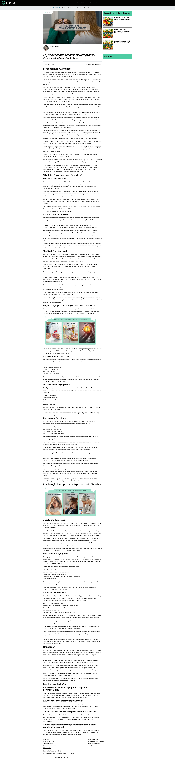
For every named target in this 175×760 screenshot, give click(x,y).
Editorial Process (48, 743)
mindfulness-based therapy (53, 281)
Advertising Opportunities (96, 741)
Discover (98, 3)
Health (76, 3)
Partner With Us (93, 739)
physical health (55, 188)
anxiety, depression (81, 538)
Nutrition (83, 3)
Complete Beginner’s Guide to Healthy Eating (122, 18)
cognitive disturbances (83, 598)
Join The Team (92, 746)
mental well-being (88, 652)
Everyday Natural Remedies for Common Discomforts (122, 31)
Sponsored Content (94, 743)
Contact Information (49, 746)
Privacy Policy (47, 748)
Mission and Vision (48, 741)
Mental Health (56, 7)
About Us (46, 739)
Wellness (90, 3)
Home (44, 7)
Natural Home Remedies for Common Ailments (122, 42)
